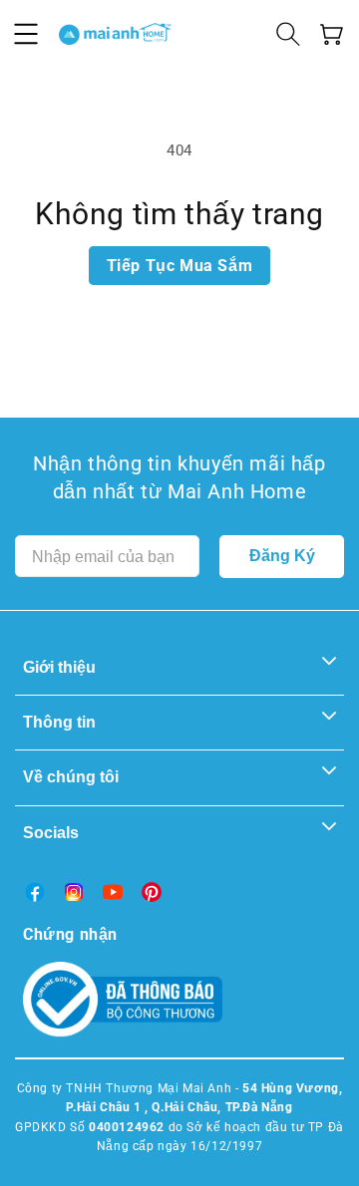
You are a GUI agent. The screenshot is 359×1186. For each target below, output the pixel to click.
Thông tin (59, 722)
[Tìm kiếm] (288, 34)
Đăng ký (282, 555)
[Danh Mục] (26, 34)
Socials (51, 832)
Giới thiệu (59, 667)
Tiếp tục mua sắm (180, 265)
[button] (332, 34)
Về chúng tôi (71, 776)
